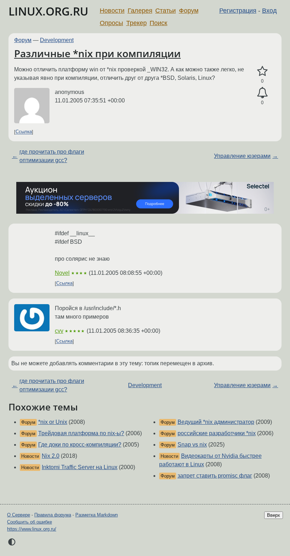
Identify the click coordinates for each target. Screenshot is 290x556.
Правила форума (52, 514)
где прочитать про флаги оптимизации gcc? (51, 156)
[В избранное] (262, 71)
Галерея (140, 10)
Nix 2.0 (50, 456)
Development (57, 40)
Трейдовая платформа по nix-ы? (81, 433)
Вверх (273, 515)
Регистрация (237, 10)
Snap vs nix (192, 445)
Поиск (158, 22)
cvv (59, 331)
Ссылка (24, 132)
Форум (188, 10)
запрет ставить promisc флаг (215, 476)
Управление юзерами (242, 156)
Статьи (165, 10)
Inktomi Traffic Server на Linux (79, 467)
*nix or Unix (52, 422)
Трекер (136, 22)
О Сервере (18, 514)
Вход (269, 10)
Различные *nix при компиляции (97, 53)
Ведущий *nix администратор (216, 422)
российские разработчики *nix (217, 433)
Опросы (111, 22)
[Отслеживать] (262, 93)
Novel (62, 273)
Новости (112, 10)
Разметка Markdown (96, 514)
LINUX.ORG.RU (48, 11)
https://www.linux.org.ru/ (31, 529)
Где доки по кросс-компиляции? (79, 445)
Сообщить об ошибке (29, 522)
